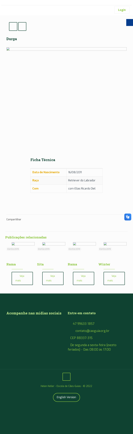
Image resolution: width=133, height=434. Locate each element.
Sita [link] (40, 264)
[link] (4, 10)
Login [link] (122, 10)
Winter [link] (104, 264)
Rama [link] (11, 264)
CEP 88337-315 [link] (81, 338)
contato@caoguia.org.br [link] (92, 331)
